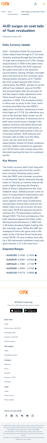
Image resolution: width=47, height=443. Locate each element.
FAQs (6, 351)
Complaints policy (10, 355)
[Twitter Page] (17, 416)
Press (6, 369)
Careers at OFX (10, 377)
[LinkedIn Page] (12, 416)
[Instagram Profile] (33, 416)
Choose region (9, 341)
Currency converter (11, 337)
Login (6, 324)
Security (7, 373)
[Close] (38, 425)
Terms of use (9, 395)
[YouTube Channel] (27, 416)
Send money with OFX (12, 328)
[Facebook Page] (6, 416)
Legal (6, 391)
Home (3, 12)
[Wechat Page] (22, 416)
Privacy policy (9, 400)
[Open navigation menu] (44, 3)
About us (7, 364)
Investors (7, 382)
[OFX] (5, 4)
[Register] (35, 3)
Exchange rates (10, 333)
